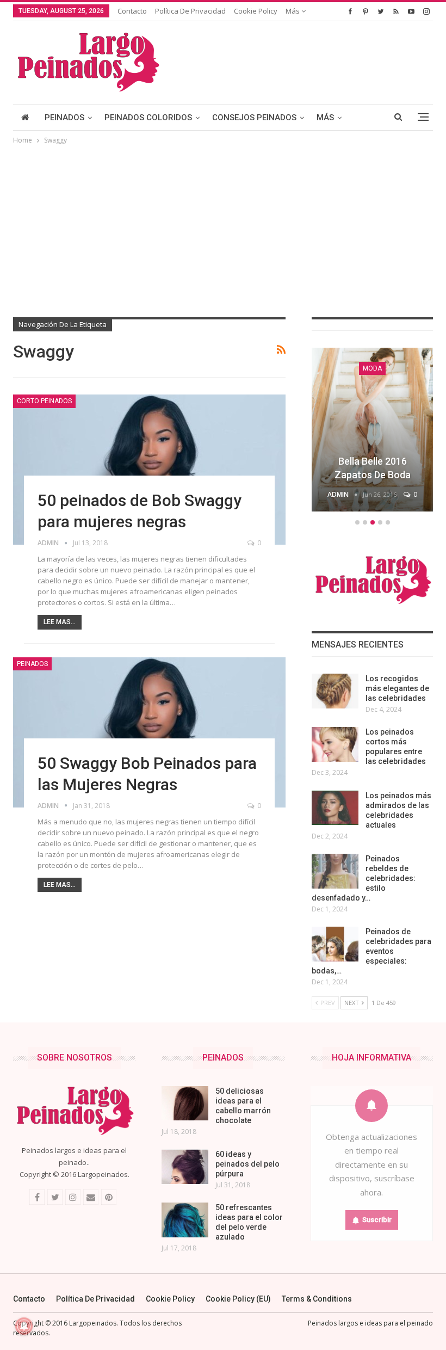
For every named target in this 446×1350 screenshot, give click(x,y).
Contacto (132, 11)
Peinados (64, 117)
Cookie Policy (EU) (238, 1298)
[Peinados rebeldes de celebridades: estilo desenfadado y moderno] (335, 871)
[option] (372, 431)
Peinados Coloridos (148, 117)
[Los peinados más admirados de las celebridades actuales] (335, 808)
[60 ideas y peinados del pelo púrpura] (185, 1166)
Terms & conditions (317, 1298)
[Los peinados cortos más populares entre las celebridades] (335, 744)
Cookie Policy (255, 11)
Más (293, 11)
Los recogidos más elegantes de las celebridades (397, 688)
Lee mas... (60, 622)
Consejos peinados (254, 117)
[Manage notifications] (24, 1326)
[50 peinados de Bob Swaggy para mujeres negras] (149, 469)
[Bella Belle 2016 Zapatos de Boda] (372, 429)
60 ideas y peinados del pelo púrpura (247, 1164)
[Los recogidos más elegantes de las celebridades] (335, 691)
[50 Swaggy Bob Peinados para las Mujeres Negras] (149, 732)
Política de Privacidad (190, 11)
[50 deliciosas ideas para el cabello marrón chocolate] (185, 1103)
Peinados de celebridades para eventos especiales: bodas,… (371, 951)
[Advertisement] (223, 228)
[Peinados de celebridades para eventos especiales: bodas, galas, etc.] (335, 944)
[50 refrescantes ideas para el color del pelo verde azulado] (185, 1220)
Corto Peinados (44, 401)
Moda (372, 368)
